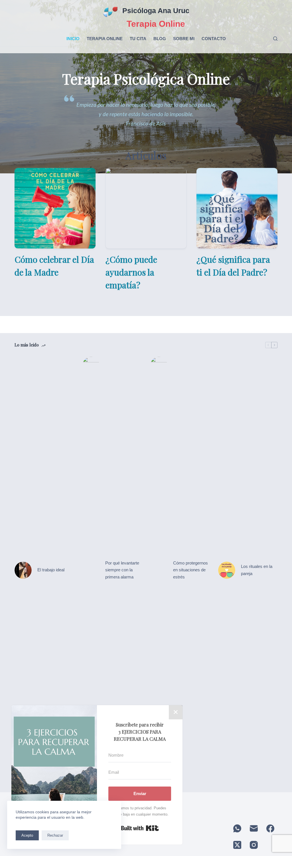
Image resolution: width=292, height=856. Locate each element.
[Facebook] (270, 828)
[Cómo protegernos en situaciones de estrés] (158, 570)
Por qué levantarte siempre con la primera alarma (122, 570)
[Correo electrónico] (254, 828)
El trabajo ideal (50, 569)
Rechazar (55, 835)
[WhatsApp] (237, 828)
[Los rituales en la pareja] (226, 570)
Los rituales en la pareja (256, 570)
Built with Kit (140, 828)
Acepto (27, 835)
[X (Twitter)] (237, 845)
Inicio (73, 38)
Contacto (214, 38)
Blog (159, 38)
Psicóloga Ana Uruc (155, 11)
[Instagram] (254, 845)
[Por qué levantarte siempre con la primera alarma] (91, 570)
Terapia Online (105, 38)
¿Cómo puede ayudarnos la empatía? (131, 272)
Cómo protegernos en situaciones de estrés (190, 570)
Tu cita (138, 38)
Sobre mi (183, 38)
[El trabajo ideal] (23, 570)
